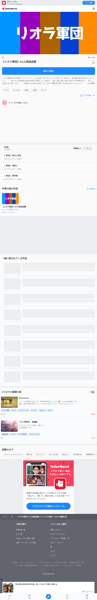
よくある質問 (19, 565)
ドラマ (53, 551)
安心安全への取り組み (60, 562)
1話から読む (48, 71)
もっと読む (91, 83)
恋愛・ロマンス (56, 530)
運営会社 (79, 565)
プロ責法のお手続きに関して (51, 565)
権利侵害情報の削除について (33, 565)
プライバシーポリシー (68, 565)
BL (51, 547)
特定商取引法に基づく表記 (76, 562)
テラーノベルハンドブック (27, 562)
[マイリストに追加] (93, 62)
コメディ (54, 555)
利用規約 (15, 562)
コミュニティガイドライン (44, 562)
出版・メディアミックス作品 (26, 543)
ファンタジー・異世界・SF (60, 538)
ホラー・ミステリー (57, 543)
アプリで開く (88, 3)
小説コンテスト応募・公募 (25, 538)
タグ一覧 (19, 534)
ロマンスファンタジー (58, 534)
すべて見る (90, 189)
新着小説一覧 (20, 530)
